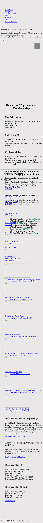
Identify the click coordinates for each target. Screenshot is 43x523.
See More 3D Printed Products (16, 436)
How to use (9, 10)
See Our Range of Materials (15, 457)
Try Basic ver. (10, 501)
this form (34, 233)
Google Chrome (34, 219)
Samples (8, 12)
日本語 (8, 20)
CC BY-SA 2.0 (26, 229)
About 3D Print (10, 14)
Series (7, 15)
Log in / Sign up (11, 22)
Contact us (9, 17)
